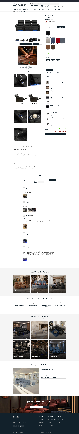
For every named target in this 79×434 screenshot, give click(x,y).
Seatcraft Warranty (61, 422)
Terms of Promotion (63, 432)
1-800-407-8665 (34, 5)
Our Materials (41, 422)
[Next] (41, 25)
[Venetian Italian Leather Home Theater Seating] (17, 40)
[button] (65, 6)
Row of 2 (53, 60)
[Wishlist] (62, 6)
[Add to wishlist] (65, 16)
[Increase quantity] (63, 82)
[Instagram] (18, 426)
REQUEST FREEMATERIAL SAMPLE (61, 27)
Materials (29, 43)
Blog (58, 426)
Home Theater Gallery (61, 9)
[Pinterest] (16, 426)
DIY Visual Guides (60, 419)
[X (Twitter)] (23, 426)
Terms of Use (42, 432)
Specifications (36, 43)
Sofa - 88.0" (57, 72)
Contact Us (41, 419)
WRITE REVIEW (52, 180)
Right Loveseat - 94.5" (50, 72)
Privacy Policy (52, 432)
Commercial (48, 9)
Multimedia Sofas (25, 9)
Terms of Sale (47, 432)
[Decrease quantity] (61, 82)
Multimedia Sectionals (33, 9)
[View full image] (41, 35)
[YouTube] (21, 426)
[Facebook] (14, 426)
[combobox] (45, 3)
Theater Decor (54, 9)
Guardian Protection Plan (61, 424)
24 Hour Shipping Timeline (42, 427)
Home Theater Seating (17, 9)
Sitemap (40, 425)
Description (16, 43)
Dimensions (23, 43)
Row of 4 (58, 60)
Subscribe (46, 407)
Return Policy (57, 432)
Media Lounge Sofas (42, 9)
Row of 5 (48, 62)
